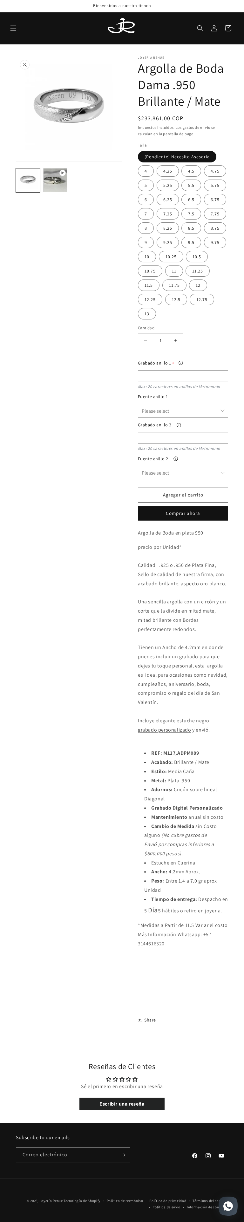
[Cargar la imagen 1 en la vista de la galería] (28, 180)
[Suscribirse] (123, 1154)
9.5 (191, 242)
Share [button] (150, 1020)
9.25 (167, 242)
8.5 (191, 228)
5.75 (215, 185)
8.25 (167, 228)
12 (198, 285)
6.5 (191, 199)
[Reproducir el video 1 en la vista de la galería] (55, 180)
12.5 (176, 299)
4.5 (191, 171)
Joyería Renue (51, 1201)
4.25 (167, 171)
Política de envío (166, 1207)
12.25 (150, 299)
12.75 (201, 299)
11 (174, 271)
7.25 (167, 214)
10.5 (197, 257)
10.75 (150, 271)
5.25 (167, 185)
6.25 (167, 199)
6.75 (215, 199)
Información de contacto (207, 1207)
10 (147, 257)
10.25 (171, 257)
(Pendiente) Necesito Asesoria (177, 157)
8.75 (215, 228)
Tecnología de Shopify (82, 1201)
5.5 (191, 185)
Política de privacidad (167, 1201)
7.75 (215, 214)
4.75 (215, 171)
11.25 (197, 271)
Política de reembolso (125, 1201)
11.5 (149, 285)
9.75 (215, 242)
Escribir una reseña (121, 1103)
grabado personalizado (164, 729)
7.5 (191, 214)
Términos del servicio (210, 1201)
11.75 (174, 285)
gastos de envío (197, 127)
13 (147, 314)
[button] (13, 28)
